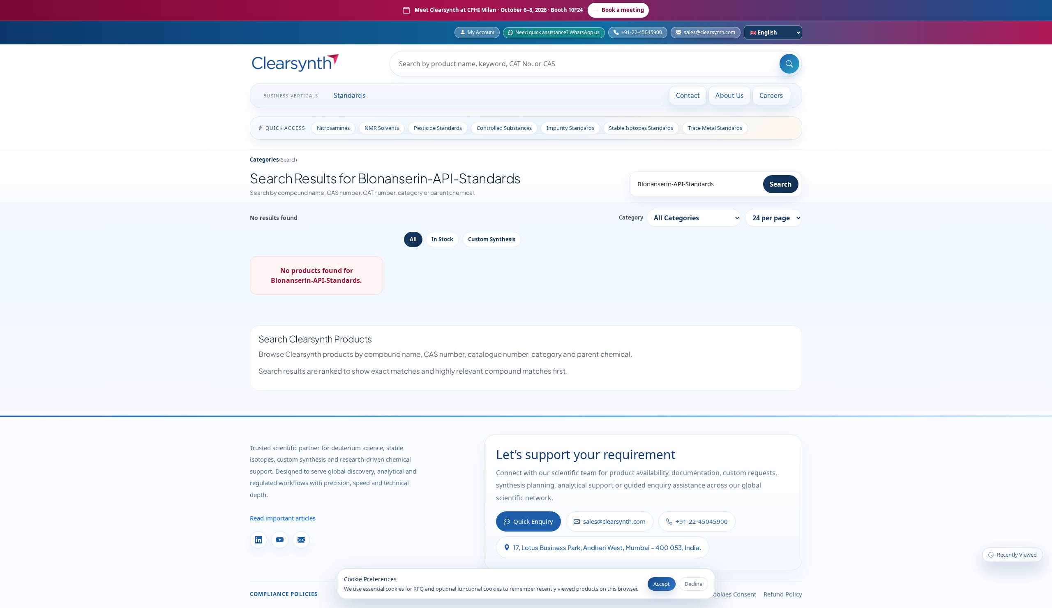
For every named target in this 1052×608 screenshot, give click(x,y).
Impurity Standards (570, 128)
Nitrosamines (333, 128)
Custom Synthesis (491, 239)
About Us (729, 95)
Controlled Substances (504, 128)
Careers (771, 95)
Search (781, 184)
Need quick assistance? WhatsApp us (557, 32)
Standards (350, 95)
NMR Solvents (382, 128)
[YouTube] (279, 539)
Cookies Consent (732, 594)
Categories (264, 159)
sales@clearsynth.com (709, 32)
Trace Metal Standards (715, 128)
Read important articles (283, 518)
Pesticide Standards (438, 128)
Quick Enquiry (533, 521)
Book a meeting (623, 10)
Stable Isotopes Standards (641, 128)
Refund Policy (783, 594)
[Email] (301, 539)
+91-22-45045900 (641, 32)
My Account (481, 32)
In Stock (442, 239)
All (413, 239)
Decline (693, 583)
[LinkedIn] (258, 539)
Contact (688, 95)
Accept (661, 583)
